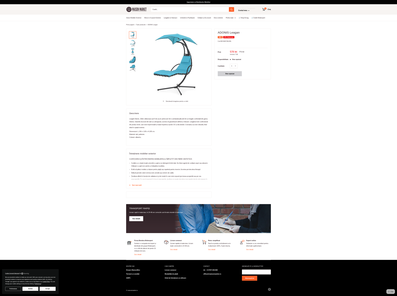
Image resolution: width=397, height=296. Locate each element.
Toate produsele (141, 24)
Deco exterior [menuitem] (218, 18)
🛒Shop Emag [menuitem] (244, 18)
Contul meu (243, 10)
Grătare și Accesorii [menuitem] (204, 18)
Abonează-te (249, 278)
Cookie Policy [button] (46, 281)
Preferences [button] (38, 284)
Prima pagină (130, 24)
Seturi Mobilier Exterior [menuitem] (133, 18)
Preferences (13, 288)
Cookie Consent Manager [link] (12, 273)
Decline (30, 288)
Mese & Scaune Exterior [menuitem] (152, 18)
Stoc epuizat (229, 73)
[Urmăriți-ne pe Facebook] (269, 289)
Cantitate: (221, 66)
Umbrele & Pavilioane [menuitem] (187, 18)
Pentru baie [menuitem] (229, 18)
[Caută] (231, 9)
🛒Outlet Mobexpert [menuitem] (258, 18)
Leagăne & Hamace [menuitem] (170, 18)
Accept (47, 288)
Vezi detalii (137, 254)
